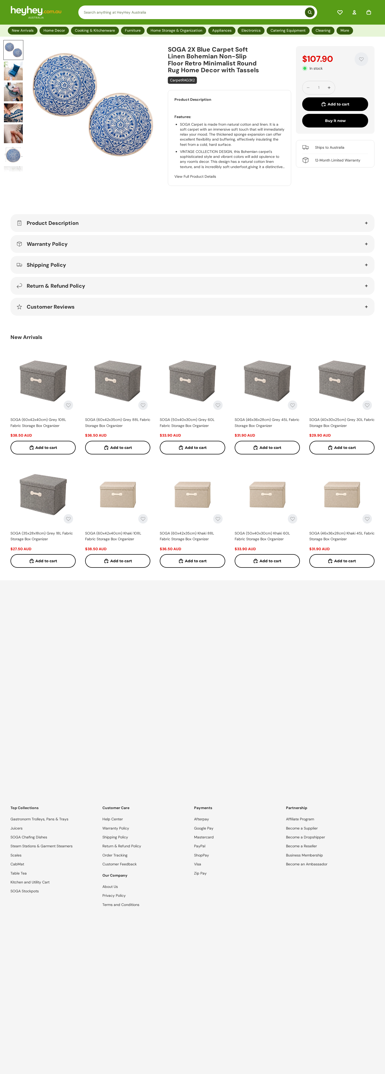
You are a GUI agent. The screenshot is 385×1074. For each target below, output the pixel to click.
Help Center (112, 819)
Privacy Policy (114, 895)
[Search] (197, 12)
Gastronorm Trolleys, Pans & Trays (39, 819)
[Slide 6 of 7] (13, 154)
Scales (15, 855)
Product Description (53, 223)
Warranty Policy (47, 244)
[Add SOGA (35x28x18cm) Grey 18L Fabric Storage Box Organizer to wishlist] (68, 519)
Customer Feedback (119, 864)
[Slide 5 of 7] (13, 133)
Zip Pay (200, 873)
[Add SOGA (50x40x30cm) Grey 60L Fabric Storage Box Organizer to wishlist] (218, 405)
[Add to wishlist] (361, 59)
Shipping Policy (46, 264)
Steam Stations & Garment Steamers (41, 846)
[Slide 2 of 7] (13, 71)
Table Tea (18, 873)
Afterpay (201, 819)
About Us (110, 886)
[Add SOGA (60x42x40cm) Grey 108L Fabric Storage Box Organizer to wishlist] (68, 405)
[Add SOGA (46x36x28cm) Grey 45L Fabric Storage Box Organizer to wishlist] (292, 405)
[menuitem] (346, 30)
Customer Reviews (51, 306)
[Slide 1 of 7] (13, 50)
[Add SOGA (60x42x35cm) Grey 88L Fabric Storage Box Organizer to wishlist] (143, 405)
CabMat (17, 864)
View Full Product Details (195, 176)
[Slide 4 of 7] (13, 112)
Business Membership (304, 855)
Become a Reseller (301, 846)
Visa (197, 864)
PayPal (199, 846)
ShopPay (201, 855)
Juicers (16, 828)
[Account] (354, 12)
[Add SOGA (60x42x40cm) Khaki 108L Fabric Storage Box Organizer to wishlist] (143, 519)
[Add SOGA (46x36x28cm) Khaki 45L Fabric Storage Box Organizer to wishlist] (367, 519)
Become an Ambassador (306, 864)
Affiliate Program (300, 819)
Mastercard (204, 837)
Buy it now (335, 120)
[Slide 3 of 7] (13, 91)
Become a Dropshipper (305, 837)
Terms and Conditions (120, 904)
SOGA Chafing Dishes (28, 837)
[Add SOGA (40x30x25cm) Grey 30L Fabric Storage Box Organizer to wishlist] (367, 405)
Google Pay (203, 828)
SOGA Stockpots (24, 891)
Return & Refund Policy (56, 285)
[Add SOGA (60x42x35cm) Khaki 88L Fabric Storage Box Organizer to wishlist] (218, 519)
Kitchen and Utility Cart (30, 882)
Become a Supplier (302, 828)
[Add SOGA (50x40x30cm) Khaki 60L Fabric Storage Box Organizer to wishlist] (292, 519)
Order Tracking (115, 855)
